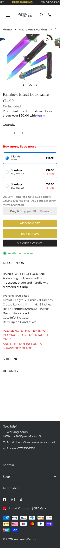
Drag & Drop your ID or (30, 211)
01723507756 (26, 448)
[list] (30, 61)
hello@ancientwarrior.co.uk (36, 442)
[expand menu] (8, 15)
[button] (50, 15)
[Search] (41, 15)
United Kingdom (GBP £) (25, 508)
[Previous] (23, 85)
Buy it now (30, 233)
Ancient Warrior (25, 539)
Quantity (9, 124)
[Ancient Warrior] (25, 15)
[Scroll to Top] (53, 530)
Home (7, 29)
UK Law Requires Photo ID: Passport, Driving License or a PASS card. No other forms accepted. (29, 200)
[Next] (36, 85)
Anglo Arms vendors (33, 29)
